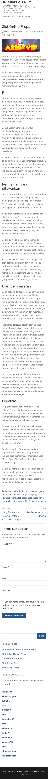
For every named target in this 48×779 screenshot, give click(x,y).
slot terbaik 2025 (21, 501)
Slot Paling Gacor (10, 667)
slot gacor (22, 498)
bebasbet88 (8, 719)
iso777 (5, 705)
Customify (24, 774)
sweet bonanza (38, 501)
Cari (41, 636)
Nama (5, 567)
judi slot (17, 494)
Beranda (6, 16)
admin (6, 32)
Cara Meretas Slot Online (14, 658)
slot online (7, 501)
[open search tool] (35, 7)
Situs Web (7, 590)
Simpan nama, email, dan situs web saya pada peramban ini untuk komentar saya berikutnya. (23, 605)
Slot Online (37, 32)
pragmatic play (29, 494)
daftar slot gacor (36, 491)
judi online (7, 494)
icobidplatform (17, 2)
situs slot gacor (9, 696)
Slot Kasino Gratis (10, 663)
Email (5, 579)
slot (4, 714)
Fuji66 (17, 59)
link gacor (7, 691)
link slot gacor (9, 755)
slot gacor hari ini (36, 498)
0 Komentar (9, 35)
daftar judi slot (20, 491)
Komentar (8, 544)
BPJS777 (6, 710)
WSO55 (6, 701)
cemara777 (7, 742)
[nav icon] (42, 7)
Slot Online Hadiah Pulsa (14, 654)
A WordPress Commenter (16, 680)
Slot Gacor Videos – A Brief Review (19, 649)
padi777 (6, 732)
